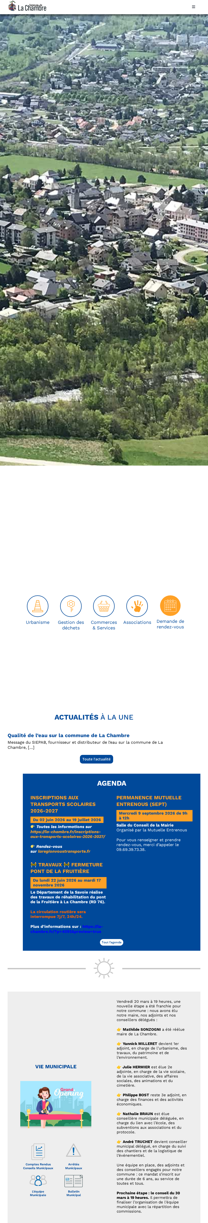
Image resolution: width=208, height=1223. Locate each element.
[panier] (104, 597)
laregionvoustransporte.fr (64, 851)
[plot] (37, 597)
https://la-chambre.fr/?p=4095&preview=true (66, 929)
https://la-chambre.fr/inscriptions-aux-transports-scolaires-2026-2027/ (67, 834)
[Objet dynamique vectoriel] (137, 597)
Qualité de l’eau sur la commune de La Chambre (69, 735)
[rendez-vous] (170, 597)
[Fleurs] (71, 597)
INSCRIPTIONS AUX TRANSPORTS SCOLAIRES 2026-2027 (63, 804)
